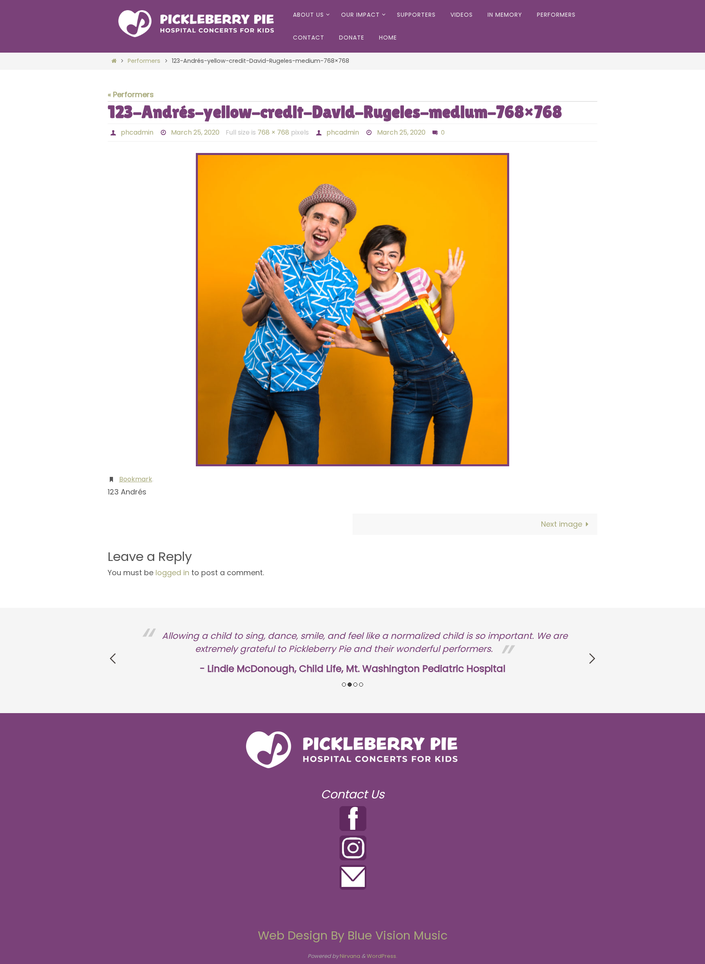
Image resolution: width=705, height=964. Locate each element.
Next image (561, 524)
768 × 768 (273, 132)
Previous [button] (113, 658)
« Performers (131, 94)
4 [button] (361, 685)
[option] (352, 653)
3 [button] (355, 685)
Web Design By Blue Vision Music (353, 935)
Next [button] (592, 658)
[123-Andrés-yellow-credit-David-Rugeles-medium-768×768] (352, 309)
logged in (172, 572)
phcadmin (137, 132)
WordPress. (382, 956)
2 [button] (350, 685)
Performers (144, 61)
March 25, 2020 (195, 132)
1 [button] (344, 685)
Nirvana (350, 956)
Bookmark (135, 479)
